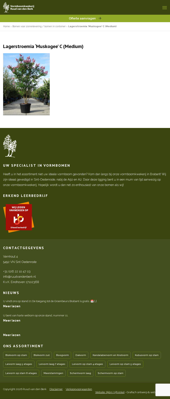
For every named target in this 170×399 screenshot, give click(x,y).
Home (6, 26)
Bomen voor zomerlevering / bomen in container (39, 26)
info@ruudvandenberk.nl (19, 276)
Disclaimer (56, 389)
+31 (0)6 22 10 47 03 (16, 271)
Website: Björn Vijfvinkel (109, 392)
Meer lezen (11, 306)
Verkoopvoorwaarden (79, 389)
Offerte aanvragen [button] (83, 18)
